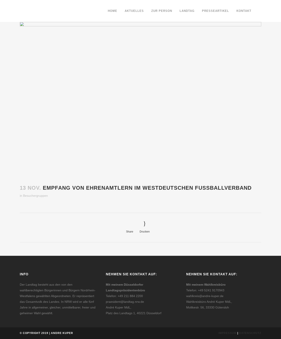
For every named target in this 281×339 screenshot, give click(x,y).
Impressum (227, 333)
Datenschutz (250, 333)
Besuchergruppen (35, 195)
